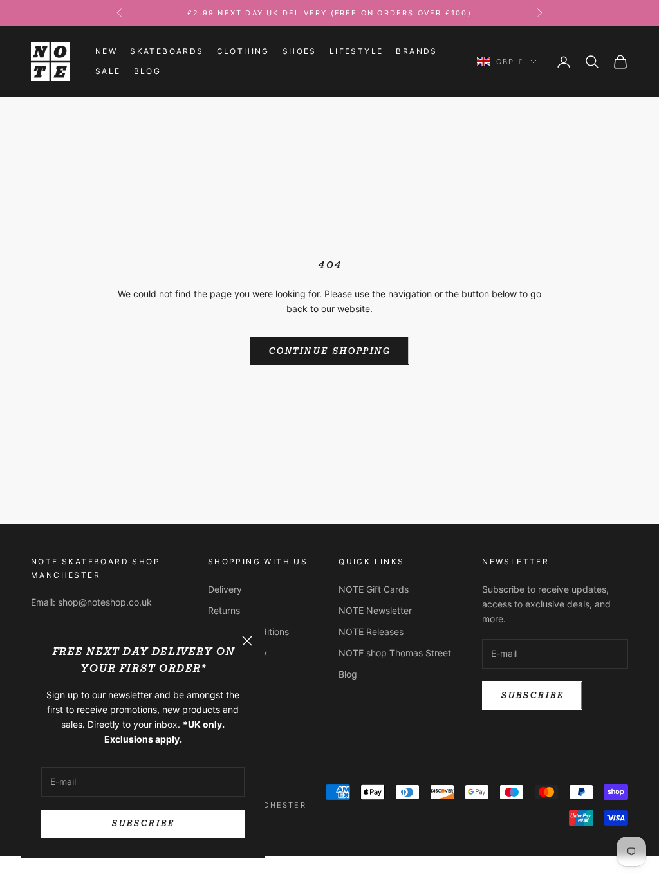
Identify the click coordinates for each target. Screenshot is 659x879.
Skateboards (166, 51)
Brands (416, 51)
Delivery (225, 589)
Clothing (243, 51)
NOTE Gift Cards (374, 589)
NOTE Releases (371, 631)
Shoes (300, 51)
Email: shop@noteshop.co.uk (91, 602)
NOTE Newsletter (375, 610)
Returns (224, 610)
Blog (148, 71)
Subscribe (142, 823)
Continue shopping (329, 351)
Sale (108, 71)
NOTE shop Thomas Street (395, 652)
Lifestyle (357, 51)
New (106, 51)
